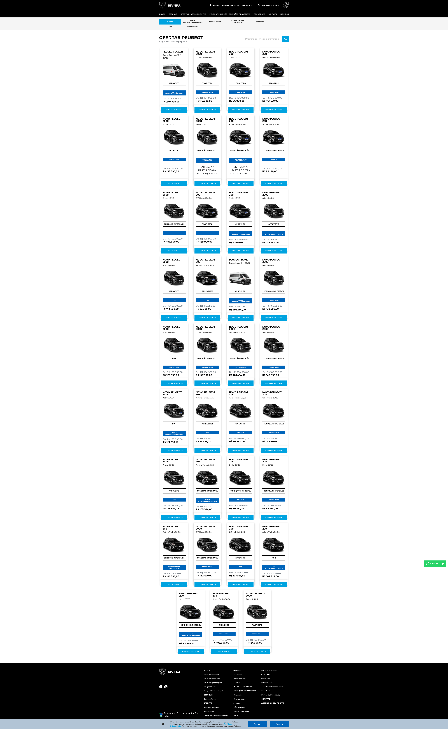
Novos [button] (162, 14)
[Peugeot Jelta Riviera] (169, 5)
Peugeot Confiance (241, 711)
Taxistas (236, 683)
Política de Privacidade (270, 695)
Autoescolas (209, 711)
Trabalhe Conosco (268, 691)
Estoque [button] (173, 14)
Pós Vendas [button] (259, 14)
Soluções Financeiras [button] (240, 14)
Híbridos (284, 14)
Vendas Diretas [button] (198, 14)
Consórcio (237, 695)
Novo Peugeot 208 (211, 674)
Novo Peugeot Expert (213, 683)
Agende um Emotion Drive (272, 687)
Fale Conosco (266, 683)
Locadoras (237, 674)
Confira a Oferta (174, 110)
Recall (235, 715)
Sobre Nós (265, 679)
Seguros (236, 703)
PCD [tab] (170, 26)
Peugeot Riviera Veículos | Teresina (231, 5)
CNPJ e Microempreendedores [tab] (192, 21)
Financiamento (239, 699)
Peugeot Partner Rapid (213, 691)
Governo (237, 670)
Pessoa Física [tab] (215, 22)
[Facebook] (161, 686)
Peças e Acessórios (269, 670)
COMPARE (265, 699)
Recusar (279, 724)
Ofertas (185, 14)
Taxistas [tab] (260, 22)
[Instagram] (166, 687)
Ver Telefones (269, 5)
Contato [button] (272, 14)
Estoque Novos (210, 699)
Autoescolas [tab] (192, 26)
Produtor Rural (239, 679)
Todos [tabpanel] (170, 22)
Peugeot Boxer (210, 687)
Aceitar (257, 724)
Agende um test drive (272, 703)
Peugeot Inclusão (218, 14)
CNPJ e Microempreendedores (216, 715)
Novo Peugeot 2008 (212, 679)
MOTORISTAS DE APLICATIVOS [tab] (237, 21)
